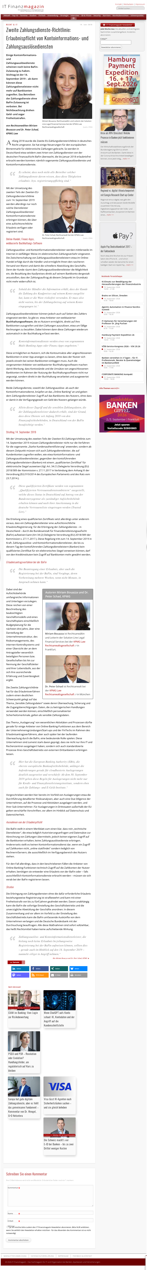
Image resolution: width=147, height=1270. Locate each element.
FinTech (42, 15)
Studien (33, 15)
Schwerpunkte (137, 15)
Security (97, 15)
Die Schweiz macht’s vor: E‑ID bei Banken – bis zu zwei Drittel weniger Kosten (59, 1144)
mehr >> (126, 158)
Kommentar (14, 1188)
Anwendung (53, 15)
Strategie (64, 15)
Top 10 (15, 15)
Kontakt (118, 4)
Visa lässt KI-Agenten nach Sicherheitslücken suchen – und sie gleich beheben (57, 1103)
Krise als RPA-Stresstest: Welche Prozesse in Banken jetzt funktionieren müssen (117, 137)
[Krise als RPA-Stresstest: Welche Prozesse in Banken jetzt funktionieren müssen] (118, 120)
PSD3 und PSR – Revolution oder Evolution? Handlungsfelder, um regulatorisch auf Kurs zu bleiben (22, 1062)
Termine (23, 15)
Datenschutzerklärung (42, 1256)
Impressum (140, 4)
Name (14, 1214)
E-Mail (103, 39)
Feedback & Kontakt (82, 1256)
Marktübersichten (120, 15)
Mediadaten (129, 4)
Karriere (106, 15)
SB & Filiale (86, 15)
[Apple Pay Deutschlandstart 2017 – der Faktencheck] (118, 234)
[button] (74, 18)
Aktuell (7, 15)
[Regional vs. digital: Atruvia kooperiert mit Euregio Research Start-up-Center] (118, 178)
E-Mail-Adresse (14, 1223)
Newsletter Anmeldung (15, 1256)
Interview (75, 15)
